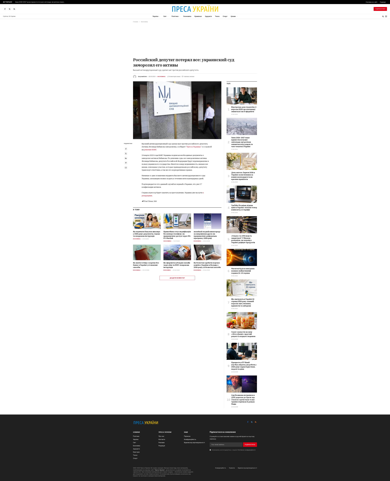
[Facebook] (126, 149)
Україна (155, 16)
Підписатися (380, 9)
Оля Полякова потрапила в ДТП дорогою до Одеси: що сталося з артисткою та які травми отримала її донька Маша (243, 399)
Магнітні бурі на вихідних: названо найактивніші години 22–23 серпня (243, 271)
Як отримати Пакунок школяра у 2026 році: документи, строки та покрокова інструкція (146, 234)
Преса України (159, 470)
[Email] (126, 167)
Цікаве (233, 16)
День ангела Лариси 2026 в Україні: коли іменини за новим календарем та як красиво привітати (243, 176)
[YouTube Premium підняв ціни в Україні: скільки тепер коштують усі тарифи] (242, 194)
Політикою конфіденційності (246, 450)
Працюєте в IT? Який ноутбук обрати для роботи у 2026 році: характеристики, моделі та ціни (243, 365)
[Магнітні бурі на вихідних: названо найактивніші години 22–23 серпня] (242, 257)
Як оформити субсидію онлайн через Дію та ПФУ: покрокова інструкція (176, 265)
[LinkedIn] (126, 158)
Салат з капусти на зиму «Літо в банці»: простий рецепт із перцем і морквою (243, 334)
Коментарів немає (174, 76)
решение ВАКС (150, 150)
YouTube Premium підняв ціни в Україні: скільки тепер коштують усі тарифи (244, 207)
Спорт (225, 16)
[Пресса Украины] (195, 9)
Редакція (383, 2)
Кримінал (198, 16)
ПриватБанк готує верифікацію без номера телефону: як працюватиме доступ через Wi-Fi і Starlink (177, 235)
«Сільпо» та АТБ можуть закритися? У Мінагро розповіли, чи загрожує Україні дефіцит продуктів (243, 239)
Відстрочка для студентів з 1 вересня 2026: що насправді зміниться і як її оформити (244, 109)
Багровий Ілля (142, 76)
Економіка (187, 16)
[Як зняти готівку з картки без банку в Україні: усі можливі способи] (147, 252)
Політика (175, 16)
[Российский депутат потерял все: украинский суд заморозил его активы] (177, 110)
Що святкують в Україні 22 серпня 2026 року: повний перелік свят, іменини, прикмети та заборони (242, 302)
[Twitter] (126, 153)
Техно (217, 16)
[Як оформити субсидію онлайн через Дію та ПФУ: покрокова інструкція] (177, 252)
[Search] (383, 16)
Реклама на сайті (371, 2)
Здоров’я (208, 16)
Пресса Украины (194, 147)
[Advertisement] (195, 40)
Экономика (161, 76)
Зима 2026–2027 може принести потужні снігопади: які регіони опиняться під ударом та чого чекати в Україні (40, 2)
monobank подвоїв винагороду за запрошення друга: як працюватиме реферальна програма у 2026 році (207, 235)
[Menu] (386, 16)
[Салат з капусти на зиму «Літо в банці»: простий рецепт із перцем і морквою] (242, 320)
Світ (165, 16)
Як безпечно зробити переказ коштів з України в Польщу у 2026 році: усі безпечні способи (207, 265)
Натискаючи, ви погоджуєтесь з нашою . (233, 450)
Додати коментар (177, 278)
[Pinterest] (126, 163)
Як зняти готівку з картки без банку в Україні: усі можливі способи (146, 265)
